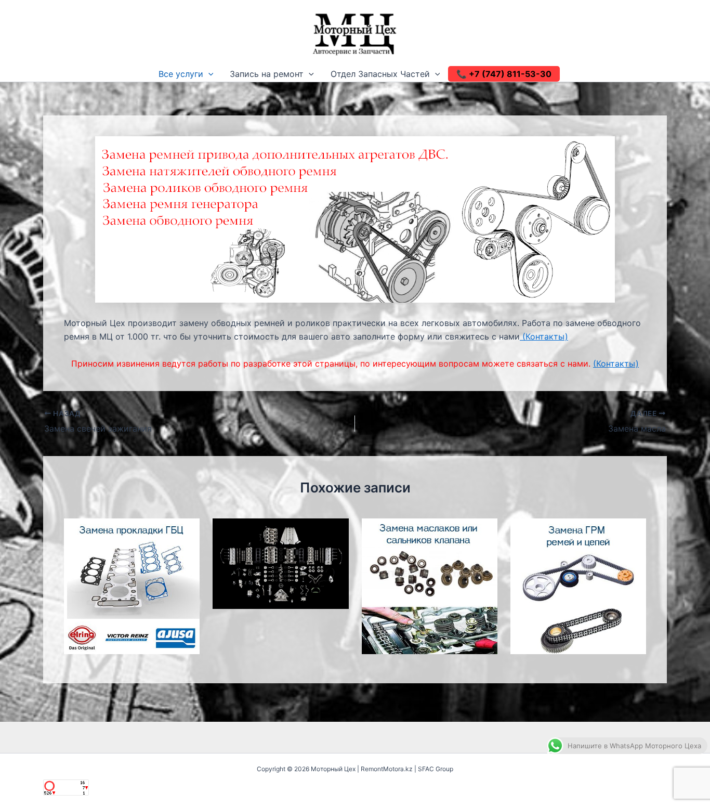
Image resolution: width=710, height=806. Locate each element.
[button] (208, 74)
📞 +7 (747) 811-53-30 (503, 74)
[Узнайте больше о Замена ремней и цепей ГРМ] (578, 585)
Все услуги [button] (181, 74)
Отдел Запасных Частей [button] (380, 74)
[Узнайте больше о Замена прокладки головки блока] (132, 585)
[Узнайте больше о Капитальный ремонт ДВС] (280, 562)
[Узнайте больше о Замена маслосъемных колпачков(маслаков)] (429, 585)
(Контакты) (544, 336)
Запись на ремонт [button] (267, 74)
